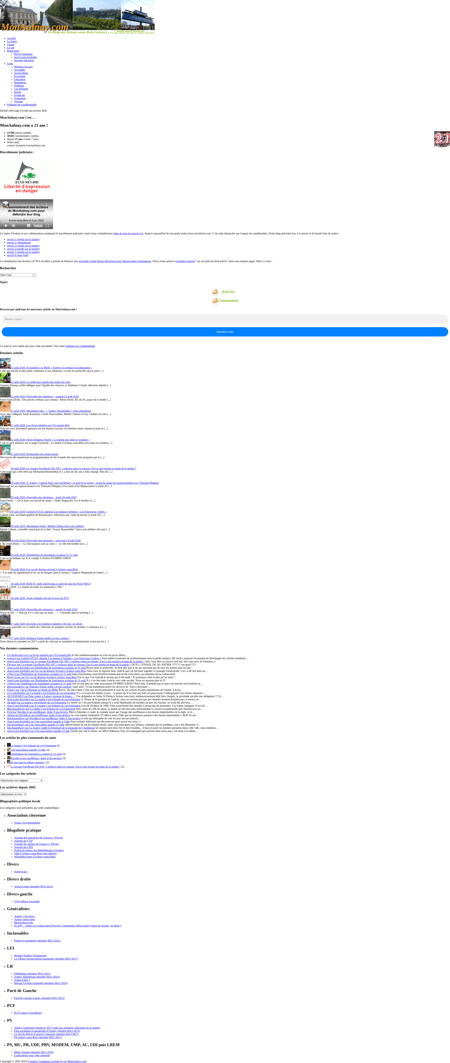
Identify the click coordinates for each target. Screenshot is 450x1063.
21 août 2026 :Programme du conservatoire (34, 454)
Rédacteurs (13, 50)
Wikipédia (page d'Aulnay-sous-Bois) (35, 856)
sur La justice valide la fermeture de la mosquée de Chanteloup (51, 727)
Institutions (20, 82)
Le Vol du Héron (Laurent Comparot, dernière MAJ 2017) (46, 1034)
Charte (10, 44)
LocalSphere (21, 88)
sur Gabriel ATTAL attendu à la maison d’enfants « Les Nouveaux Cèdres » (54, 658)
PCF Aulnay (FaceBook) (28, 1012)
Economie (19, 76)
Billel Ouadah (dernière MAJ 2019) (34, 1052)
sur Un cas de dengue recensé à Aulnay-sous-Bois (46, 670)
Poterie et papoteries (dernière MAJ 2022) (37, 940)
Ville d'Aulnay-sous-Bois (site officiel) (35, 853)
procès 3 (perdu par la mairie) (23, 245)
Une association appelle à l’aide (28, 749)
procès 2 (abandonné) (19, 242)
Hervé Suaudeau (23, 54)
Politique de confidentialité (22, 104)
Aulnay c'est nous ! (24, 916)
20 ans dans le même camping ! (28, 762)
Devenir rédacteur (24, 60)
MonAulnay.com (23, 922)
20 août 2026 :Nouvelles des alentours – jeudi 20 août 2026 (43, 497)
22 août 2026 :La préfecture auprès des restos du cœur (40, 382)
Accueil (11, 38)
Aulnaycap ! (21, 871)
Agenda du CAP (23, 840)
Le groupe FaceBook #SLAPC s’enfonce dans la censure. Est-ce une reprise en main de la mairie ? (65, 766)
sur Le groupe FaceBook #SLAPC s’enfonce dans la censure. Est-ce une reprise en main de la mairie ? (75, 661)
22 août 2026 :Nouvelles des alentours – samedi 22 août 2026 (45, 396)
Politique (19, 85)
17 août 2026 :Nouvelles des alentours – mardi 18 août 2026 (44, 609)
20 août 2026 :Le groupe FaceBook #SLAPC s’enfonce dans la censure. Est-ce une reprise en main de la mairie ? (73, 468)
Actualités (19, 69)
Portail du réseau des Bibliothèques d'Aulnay (39, 850)
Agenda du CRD (23, 847)
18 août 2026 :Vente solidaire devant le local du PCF (40, 598)
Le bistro (12, 41)
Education (19, 79)
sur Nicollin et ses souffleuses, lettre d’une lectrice (37, 712)
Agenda (18, 101)
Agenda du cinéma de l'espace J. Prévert (36, 843)
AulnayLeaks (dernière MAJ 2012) (33, 886)
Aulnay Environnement (27, 822)
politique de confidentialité (80, 346)
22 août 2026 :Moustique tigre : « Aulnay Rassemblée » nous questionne (51, 410)
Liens (10, 63)
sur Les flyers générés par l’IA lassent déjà (39, 655)
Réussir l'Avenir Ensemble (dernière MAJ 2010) (41, 983)
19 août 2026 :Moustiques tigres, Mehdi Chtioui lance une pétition (47, 526)
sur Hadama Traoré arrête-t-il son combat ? (40, 686)
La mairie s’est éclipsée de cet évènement (33, 745)
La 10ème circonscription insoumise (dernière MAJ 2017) (46, 958)
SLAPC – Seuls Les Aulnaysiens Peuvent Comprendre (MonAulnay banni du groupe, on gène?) (67, 925)
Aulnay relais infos (24, 919)
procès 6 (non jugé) (17, 255)
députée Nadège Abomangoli (30, 955)
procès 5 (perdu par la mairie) (23, 252)
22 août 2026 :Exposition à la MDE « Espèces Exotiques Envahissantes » (51, 367)
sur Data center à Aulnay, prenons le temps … (41, 696)
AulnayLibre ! (22, 979)
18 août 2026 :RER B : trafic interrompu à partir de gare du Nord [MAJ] (51, 583)
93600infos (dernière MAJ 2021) (32, 973)
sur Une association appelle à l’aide (38, 721)
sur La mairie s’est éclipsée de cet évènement (41, 693)
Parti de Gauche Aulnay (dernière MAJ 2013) (39, 998)
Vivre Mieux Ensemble (27, 901)
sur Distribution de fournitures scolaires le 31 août (46, 667)
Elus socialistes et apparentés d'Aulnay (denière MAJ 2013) (47, 1030)
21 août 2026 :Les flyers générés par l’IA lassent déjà (40, 425)
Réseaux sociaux (23, 66)
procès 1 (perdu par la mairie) (23, 239)
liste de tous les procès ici (128, 233)
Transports (20, 98)
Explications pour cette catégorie (32, 1055)
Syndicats (19, 95)
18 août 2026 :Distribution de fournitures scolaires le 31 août (44, 554)
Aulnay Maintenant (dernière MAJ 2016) (37, 976)
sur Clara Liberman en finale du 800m (32, 689)
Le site (10, 47)
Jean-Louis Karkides (25, 57)
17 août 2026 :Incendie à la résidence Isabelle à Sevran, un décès (46, 623)
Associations (21, 73)
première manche (185, 261)
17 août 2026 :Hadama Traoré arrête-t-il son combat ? (40, 638)
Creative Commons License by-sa (47, 1061)
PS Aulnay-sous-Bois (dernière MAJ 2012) (38, 1037)
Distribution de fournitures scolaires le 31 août (36, 754)
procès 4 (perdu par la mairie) (23, 248)
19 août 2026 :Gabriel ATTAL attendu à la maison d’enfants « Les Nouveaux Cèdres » (59, 511)
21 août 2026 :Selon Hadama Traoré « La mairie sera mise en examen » (50, 439)
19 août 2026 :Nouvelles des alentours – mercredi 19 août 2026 (46, 540)
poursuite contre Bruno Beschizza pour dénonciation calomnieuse (115, 261)
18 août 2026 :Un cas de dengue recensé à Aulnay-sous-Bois (44, 569)
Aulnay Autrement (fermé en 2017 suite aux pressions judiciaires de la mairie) (57, 1027)
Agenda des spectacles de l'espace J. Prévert (38, 837)
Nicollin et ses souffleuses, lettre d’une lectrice (36, 758)
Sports (17, 91)
